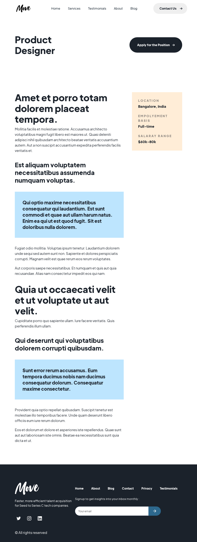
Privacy (146, 488)
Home (55, 8)
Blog (133, 8)
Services (74, 8)
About (118, 8)
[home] (23, 8)
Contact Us (167, 8)
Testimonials (97, 8)
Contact (128, 488)
